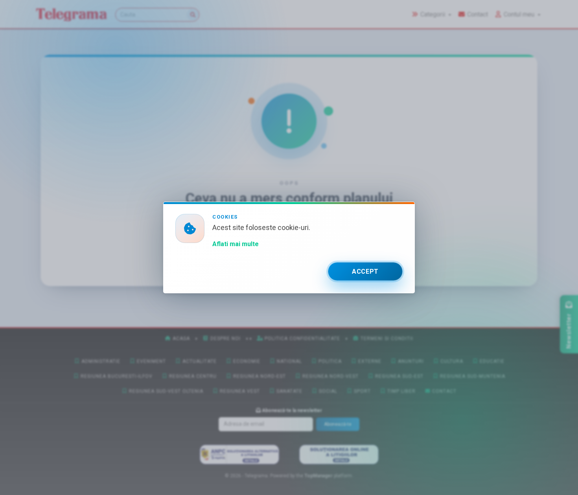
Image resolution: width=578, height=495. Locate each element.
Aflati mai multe (235, 244)
